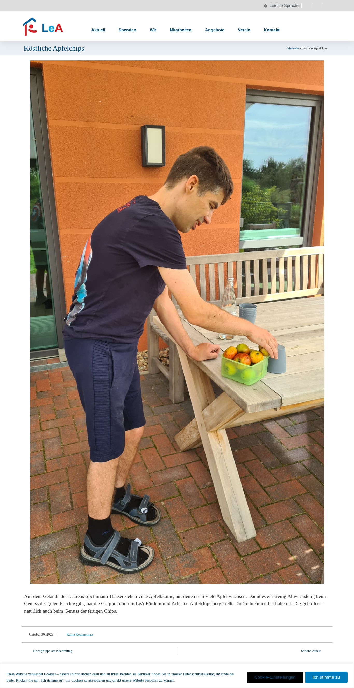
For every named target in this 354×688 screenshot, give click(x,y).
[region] (177, 675)
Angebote (214, 30)
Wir (153, 30)
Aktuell (98, 30)
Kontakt (271, 30)
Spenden (127, 30)
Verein (244, 30)
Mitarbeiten (181, 30)
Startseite (293, 48)
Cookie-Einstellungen (274, 677)
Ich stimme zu (326, 677)
